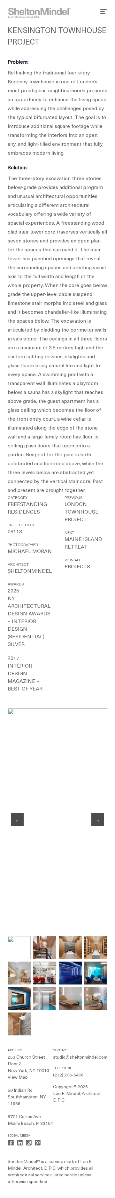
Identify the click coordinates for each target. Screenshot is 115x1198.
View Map (18, 1077)
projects (77, 567)
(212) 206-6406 (68, 1075)
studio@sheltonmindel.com (80, 1057)
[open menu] (103, 11)
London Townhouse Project (81, 512)
